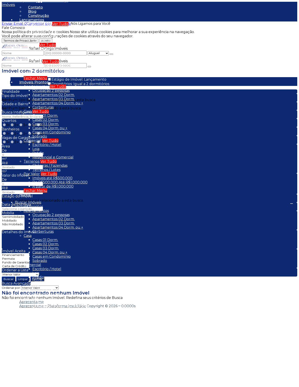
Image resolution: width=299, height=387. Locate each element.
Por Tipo (31, 45)
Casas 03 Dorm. (45, 124)
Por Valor (32, 174)
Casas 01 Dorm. (45, 116)
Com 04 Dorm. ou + (49, 41)
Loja (35, 149)
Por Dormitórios (37, 24)
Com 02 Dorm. (45, 32)
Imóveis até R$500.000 (52, 66)
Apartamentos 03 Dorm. (53, 99)
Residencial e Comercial (53, 157)
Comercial (32, 140)
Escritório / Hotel (46, 145)
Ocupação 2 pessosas (51, 91)
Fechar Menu (35, 78)
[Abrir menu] (291, 202)
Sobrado (39, 136)
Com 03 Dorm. (45, 36)
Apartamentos (45, 49)
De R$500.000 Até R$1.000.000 (60, 70)
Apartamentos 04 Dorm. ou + (57, 103)
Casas (37, 53)
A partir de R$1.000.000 (53, 74)
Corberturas (43, 107)
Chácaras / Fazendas (49, 165)
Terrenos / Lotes (46, 170)
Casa (28, 111)
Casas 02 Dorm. (45, 120)
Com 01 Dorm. (44, 28)
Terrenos (31, 161)
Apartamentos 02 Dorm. (53, 95)
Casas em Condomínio (51, 57)
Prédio (38, 153)
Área (6, 146)
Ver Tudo (60, 24)
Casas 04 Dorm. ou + (49, 128)
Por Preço (33, 61)
